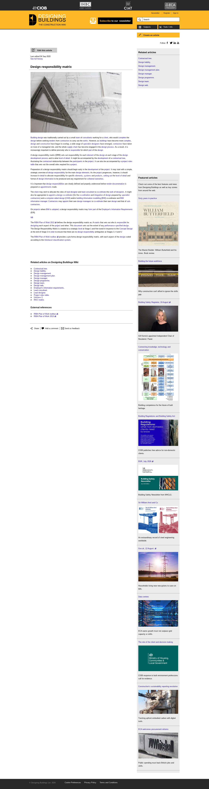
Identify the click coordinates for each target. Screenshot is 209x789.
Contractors (53, 201)
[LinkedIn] (174, 43)
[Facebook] (167, 43)
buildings (103, 141)
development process (39, 158)
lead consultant (88, 192)
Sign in (175, 13)
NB (32, 217)
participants (77, 161)
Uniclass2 (48, 240)
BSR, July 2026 (144, 461)
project (91, 161)
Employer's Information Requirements (117, 209)
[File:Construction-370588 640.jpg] (76, 133)
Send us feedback (72, 328)
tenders (52, 141)
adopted (55, 209)
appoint (52, 195)
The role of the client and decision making (155, 642)
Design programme (41, 281)
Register (167, 13)
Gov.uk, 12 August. (146, 548)
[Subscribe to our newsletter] (111, 24)
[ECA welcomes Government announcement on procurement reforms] (158, 758)
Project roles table (41, 295)
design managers (84, 201)
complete (122, 138)
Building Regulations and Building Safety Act (156, 416)
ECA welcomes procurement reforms (153, 729)
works (85, 141)
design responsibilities (55, 184)
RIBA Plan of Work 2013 (44, 222)
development (103, 158)
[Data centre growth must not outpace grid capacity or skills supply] (158, 626)
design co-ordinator (65, 195)
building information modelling (88, 198)
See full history (36, 59)
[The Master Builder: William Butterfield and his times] (158, 245)
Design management (42, 273)
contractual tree (118, 158)
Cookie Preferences (73, 782)
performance (109, 226)
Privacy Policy (90, 782)
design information (46, 179)
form (90, 209)
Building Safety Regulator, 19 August (153, 302)
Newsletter (155, 13)
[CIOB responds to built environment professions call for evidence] (158, 670)
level (80, 229)
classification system (62, 240)
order (52, 232)
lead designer (72, 192)
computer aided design (55, 198)
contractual (47, 161)
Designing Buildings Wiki (64, 262)
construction (45, 144)
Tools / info (167, 27)
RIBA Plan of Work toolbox (45, 237)
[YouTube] (178, 43)
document (78, 226)
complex (127, 141)
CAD (68, 198)
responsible (75, 150)
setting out (107, 176)
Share (36, 328)
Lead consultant (40, 290)
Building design (37, 138)
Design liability (40, 271)
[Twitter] (170, 43)
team (78, 138)
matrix (97, 222)
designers (120, 192)
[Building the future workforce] (158, 286)
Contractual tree (40, 269)
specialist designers (91, 144)
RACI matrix (39, 300)
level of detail (64, 158)
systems (87, 176)
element (90, 155)
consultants (87, 138)
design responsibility (56, 172)
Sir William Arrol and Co (148, 502)
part (90, 150)
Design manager (40, 278)
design (33, 141)
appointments (45, 187)
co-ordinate (101, 192)
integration (98, 195)
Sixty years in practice (147, 198)
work (111, 192)
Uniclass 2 (38, 297)
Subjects (147, 27)
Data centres (143, 597)
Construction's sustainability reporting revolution (158, 686)
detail (42, 176)
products (98, 176)
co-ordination (85, 195)
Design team (39, 283)
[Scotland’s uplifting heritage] (158, 532)
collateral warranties (95, 179)
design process (107, 147)
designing (34, 226)
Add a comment (51, 328)
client (106, 138)
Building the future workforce (150, 261)
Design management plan (44, 276)
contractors (64, 141)
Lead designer (39, 293)
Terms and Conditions (109, 782)
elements (85, 172)
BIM (103, 198)
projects (37, 209)
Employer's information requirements (49, 288)
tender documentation (115, 184)
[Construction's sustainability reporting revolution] (158, 713)
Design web (38, 285)
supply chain (72, 147)
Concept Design (126, 229)
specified (119, 226)
